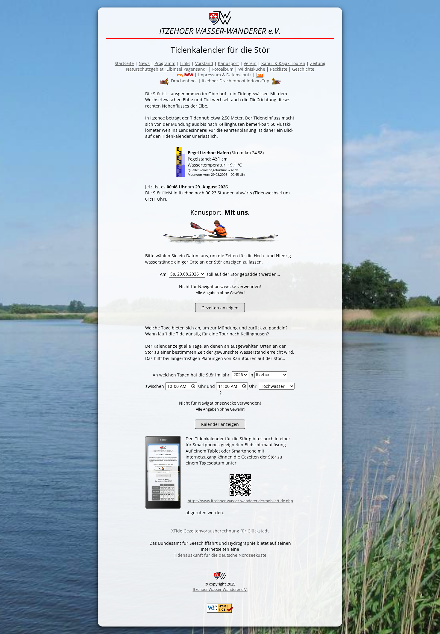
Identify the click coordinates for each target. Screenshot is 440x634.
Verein (250, 63)
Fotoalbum (222, 69)
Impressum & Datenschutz (224, 75)
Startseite (124, 63)
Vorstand (204, 63)
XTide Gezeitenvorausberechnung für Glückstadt (220, 531)
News (144, 63)
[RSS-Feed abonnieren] (259, 75)
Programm (164, 63)
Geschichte (303, 69)
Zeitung (317, 63)
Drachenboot (184, 81)
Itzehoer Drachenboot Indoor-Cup (235, 81)
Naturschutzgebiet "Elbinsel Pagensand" (166, 69)
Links (185, 63)
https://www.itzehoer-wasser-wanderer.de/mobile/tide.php (240, 500)
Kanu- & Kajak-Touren (283, 63)
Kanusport (228, 63)
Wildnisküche (251, 69)
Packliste (278, 69)
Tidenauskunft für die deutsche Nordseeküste (220, 555)
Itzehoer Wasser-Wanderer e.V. (220, 589)
